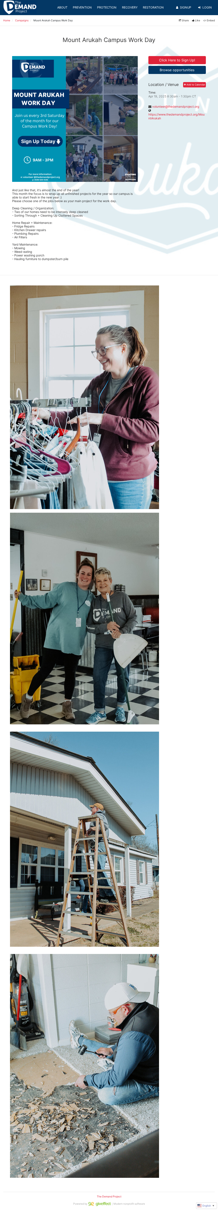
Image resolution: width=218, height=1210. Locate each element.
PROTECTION (106, 7)
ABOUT (62, 7)
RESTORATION (153, 7)
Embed (211, 20)
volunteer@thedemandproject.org (175, 106)
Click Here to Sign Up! (177, 60)
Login (207, 7)
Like (197, 20)
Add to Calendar (195, 84)
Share (185, 20)
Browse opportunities (177, 70)
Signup (185, 7)
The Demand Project (109, 1196)
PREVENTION (82, 7)
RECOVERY (130, 7)
